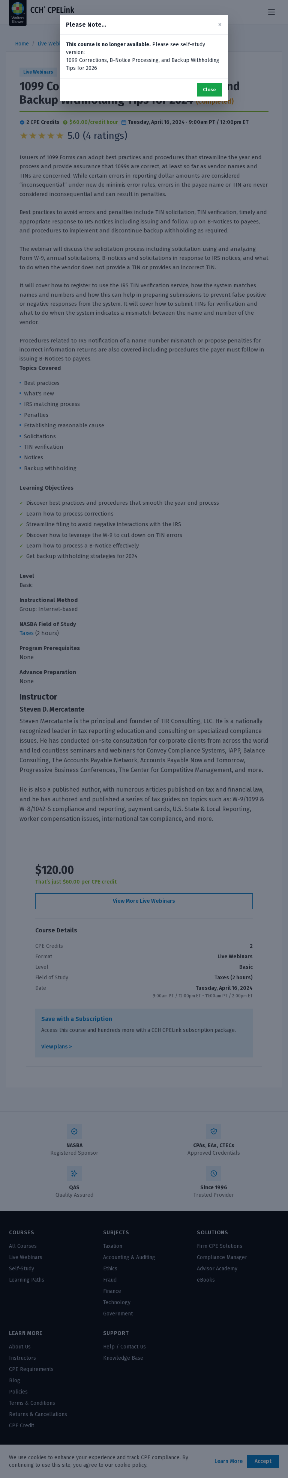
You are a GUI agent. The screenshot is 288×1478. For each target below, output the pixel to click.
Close (209, 89)
